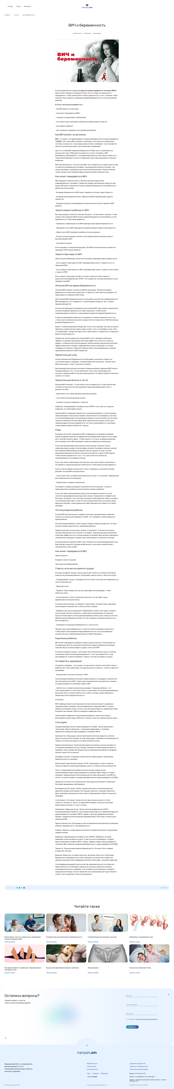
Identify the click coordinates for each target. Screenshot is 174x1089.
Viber (89, 1073)
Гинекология (91, 1066)
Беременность (92, 1063)
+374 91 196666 (92, 1076)
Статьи (10, 6)
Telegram (95, 1073)
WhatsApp (104, 1073)
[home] (87, 6)
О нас (18, 6)
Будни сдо (138, 1073)
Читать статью (10, 942)
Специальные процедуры (139, 1069)
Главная (7, 15)
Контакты (27, 6)
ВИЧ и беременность (29, 15)
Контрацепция (92, 1069)
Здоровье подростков (137, 1063)
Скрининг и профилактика (139, 1066)
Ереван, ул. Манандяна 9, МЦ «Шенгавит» (142, 1076)
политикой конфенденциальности (147, 1019)
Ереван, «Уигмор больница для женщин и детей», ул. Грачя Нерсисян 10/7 (148, 1080)
